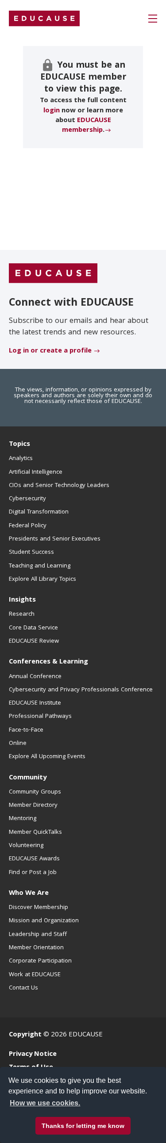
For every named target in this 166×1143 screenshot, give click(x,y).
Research (22, 614)
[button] (152, 18)
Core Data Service (33, 628)
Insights (22, 600)
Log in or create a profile (50, 351)
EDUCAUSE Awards (34, 859)
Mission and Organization (44, 921)
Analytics (21, 459)
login (51, 111)
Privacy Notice (33, 1054)
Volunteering (26, 846)
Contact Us (23, 988)
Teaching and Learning (39, 566)
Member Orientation (36, 948)
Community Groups (35, 792)
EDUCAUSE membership (86, 125)
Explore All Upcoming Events (47, 757)
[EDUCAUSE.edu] (44, 19)
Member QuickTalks (35, 832)
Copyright (25, 1035)
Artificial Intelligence (35, 472)
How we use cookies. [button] (45, 1103)
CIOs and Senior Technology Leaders (59, 486)
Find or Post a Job (33, 873)
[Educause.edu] (53, 273)
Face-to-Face (26, 730)
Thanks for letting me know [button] (83, 1125)
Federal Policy (27, 526)
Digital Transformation (39, 512)
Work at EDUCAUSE (35, 975)
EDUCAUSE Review (34, 641)
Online (18, 743)
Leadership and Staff (38, 935)
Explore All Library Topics (42, 579)
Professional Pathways (40, 716)
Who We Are (29, 893)
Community (27, 778)
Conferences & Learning (48, 662)
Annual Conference (35, 677)
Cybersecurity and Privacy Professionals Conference (81, 690)
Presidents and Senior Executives (54, 539)
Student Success (31, 552)
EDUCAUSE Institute (35, 703)
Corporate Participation (40, 961)
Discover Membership (38, 908)
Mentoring (22, 819)
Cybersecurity (27, 499)
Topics (19, 444)
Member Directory (33, 805)
